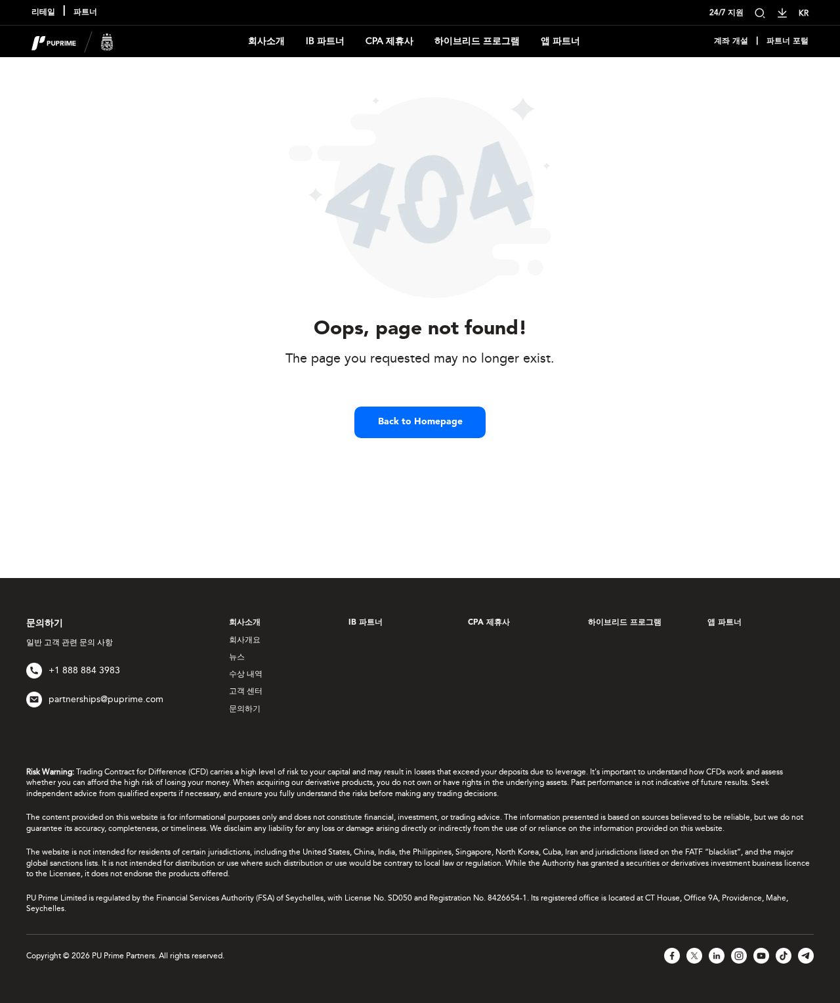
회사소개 (266, 41)
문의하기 (245, 708)
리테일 (43, 12)
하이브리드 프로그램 (477, 41)
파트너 (85, 12)
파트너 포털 (787, 41)
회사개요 (245, 639)
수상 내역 (245, 674)
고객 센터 (245, 691)
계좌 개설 (731, 41)
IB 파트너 (325, 41)
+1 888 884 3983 (84, 670)
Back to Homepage (420, 421)
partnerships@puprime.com (106, 699)
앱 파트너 (560, 41)
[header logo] (73, 40)
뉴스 (237, 656)
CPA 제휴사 (389, 41)
